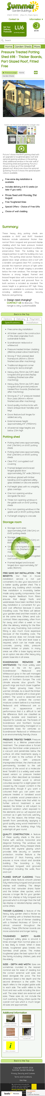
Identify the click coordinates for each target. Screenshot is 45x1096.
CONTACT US (14, 302)
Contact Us (14, 19)
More (37, 46)
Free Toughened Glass (15, 202)
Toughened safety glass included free (26, 1037)
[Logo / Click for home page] (22, 6)
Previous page (10, 73)
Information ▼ (36, 19)
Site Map (23, 1080)
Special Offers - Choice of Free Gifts (22, 206)
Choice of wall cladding (16, 211)
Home (8, 46)
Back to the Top (21, 314)
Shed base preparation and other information (10, 1024)
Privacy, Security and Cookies (23, 1073)
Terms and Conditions (23, 1077)
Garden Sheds (23, 46)
